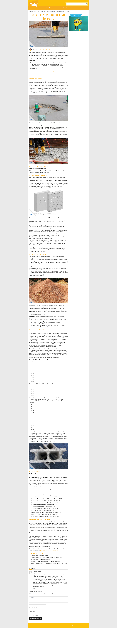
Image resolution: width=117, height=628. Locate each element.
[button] (44, 8)
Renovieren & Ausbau (45, 11)
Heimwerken (65, 8)
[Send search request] (86, 4)
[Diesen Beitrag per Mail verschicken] (49, 49)
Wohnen (57, 8)
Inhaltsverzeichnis (48, 71)
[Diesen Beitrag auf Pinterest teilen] (41, 49)
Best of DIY (43, 625)
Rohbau (51, 11)
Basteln (41, 8)
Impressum (86, 1)
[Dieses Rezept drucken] (52, 49)
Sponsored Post (72, 1)
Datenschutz (64, 625)
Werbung (68, 625)
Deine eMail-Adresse (33, 607)
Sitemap (81, 1)
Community (73, 8)
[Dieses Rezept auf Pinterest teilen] (46, 49)
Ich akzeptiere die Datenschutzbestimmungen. (38, 615)
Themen (77, 1)
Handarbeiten (49, 8)
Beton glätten (65, 122)
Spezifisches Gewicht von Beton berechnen (49, 550)
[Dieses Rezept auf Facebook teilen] (44, 49)
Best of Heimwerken (50, 625)
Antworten (35, 588)
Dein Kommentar (32, 595)
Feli (33, 49)
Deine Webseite (32, 611)
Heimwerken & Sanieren (36, 11)
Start (30, 11)
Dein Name (31, 603)
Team (56, 625)
